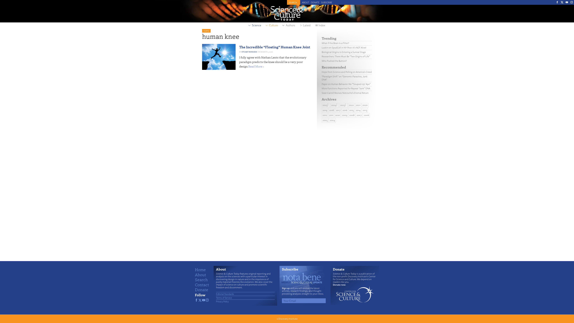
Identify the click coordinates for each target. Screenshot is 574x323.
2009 (344, 115)
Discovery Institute (287, 318)
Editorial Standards (225, 294)
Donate (315, 2)
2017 (338, 110)
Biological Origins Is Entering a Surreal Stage (344, 52)
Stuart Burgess (249, 52)
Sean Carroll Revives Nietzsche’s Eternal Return (345, 93)
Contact (202, 284)
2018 (331, 110)
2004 (332, 120)
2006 (366, 115)
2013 (365, 110)
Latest (307, 25)
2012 (325, 115)
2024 (333, 105)
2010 (337, 115)
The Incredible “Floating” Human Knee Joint (274, 47)
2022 (351, 105)
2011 (331, 115)
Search (201, 279)
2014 (358, 110)
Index (322, 25)
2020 (365, 105)
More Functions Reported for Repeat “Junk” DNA (346, 88)
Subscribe (326, 2)
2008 (352, 115)
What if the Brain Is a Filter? (335, 43)
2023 (342, 105)
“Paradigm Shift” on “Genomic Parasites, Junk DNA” (344, 78)
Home (200, 269)
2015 (351, 110)
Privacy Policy (222, 301)
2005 (325, 120)
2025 (325, 105)
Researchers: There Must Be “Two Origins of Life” (346, 56)
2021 (358, 105)
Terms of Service (224, 297)
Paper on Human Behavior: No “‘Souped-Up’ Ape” (346, 84)
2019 (325, 110)
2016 (345, 110)
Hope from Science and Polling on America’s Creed (347, 72)
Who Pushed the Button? (334, 61)
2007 (359, 115)
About (305, 2)
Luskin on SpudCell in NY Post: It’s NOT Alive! (344, 47)
